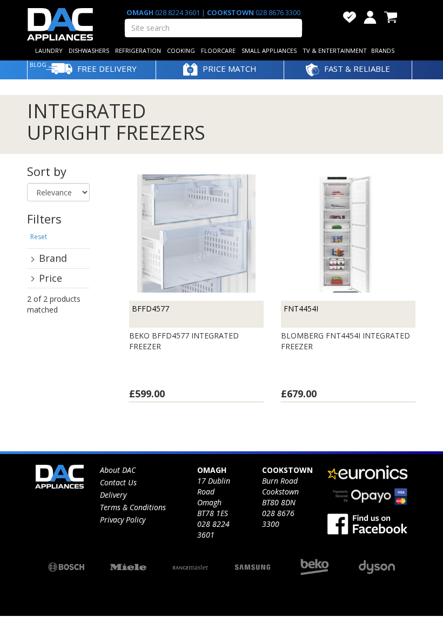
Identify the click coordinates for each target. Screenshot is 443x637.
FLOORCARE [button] (218, 50)
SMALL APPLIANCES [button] (269, 50)
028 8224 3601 (177, 12)
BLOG (38, 64)
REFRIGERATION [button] (138, 50)
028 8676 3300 (277, 12)
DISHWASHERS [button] (89, 50)
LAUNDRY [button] (49, 50)
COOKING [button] (181, 50)
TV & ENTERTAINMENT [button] (335, 50)
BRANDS (382, 50)
